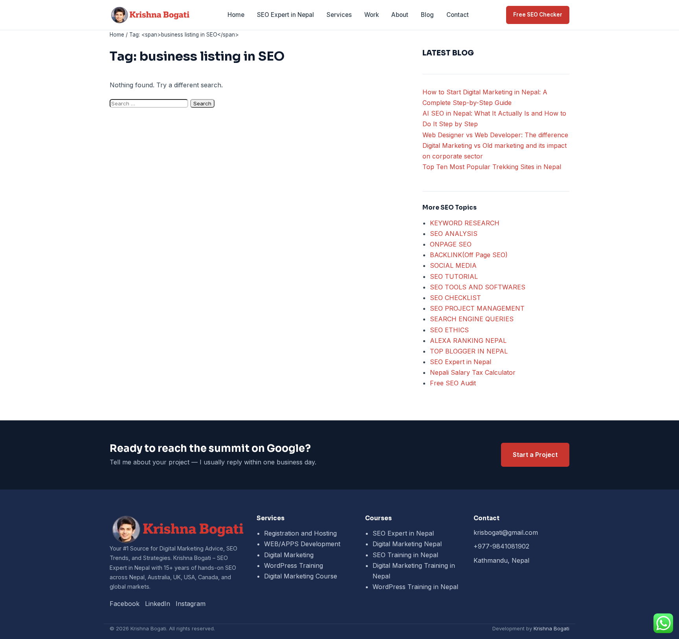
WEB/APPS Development (302, 544)
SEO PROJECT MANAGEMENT (477, 308)
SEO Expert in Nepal (285, 14)
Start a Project (535, 455)
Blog (427, 14)
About (399, 14)
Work (371, 14)
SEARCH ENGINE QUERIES (472, 319)
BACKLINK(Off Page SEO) (469, 255)
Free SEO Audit (453, 383)
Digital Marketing (289, 555)
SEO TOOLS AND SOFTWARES (477, 287)
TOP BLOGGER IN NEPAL (469, 351)
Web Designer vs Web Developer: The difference (495, 135)
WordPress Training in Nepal (415, 587)
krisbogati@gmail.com (505, 532)
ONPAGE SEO (451, 244)
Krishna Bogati (551, 628)
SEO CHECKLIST (455, 298)
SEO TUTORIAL (454, 276)
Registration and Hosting (300, 533)
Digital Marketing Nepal (407, 544)
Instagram (191, 604)
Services (339, 14)
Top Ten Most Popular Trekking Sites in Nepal (491, 167)
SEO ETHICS (449, 330)
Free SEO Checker (537, 14)
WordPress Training (293, 565)
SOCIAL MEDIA (453, 265)
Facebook (124, 604)
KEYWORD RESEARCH (464, 223)
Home (236, 14)
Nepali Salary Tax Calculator (473, 372)
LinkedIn (157, 604)
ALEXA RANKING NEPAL (468, 340)
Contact (457, 14)
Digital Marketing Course (300, 576)
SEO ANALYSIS (453, 234)
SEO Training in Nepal (405, 555)
